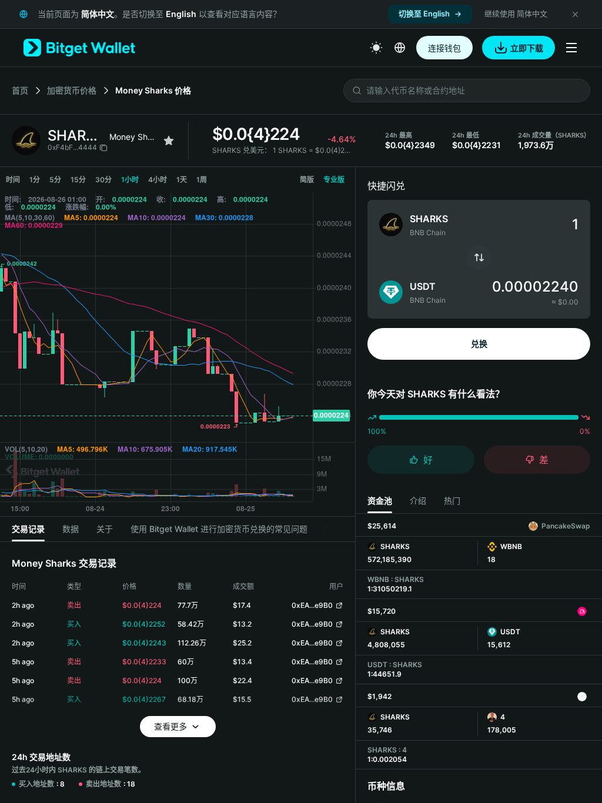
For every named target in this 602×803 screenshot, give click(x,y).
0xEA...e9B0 (312, 605)
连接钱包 (444, 48)
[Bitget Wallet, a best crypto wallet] (79, 47)
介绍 (418, 501)
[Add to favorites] (168, 140)
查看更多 (170, 726)
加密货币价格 (71, 90)
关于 (104, 529)
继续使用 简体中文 (515, 13)
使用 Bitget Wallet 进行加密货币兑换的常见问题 (219, 529)
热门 (452, 501)
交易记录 (28, 529)
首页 (20, 90)
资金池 (379, 501)
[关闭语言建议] (575, 14)
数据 (70, 529)
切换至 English (424, 13)
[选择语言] (400, 48)
